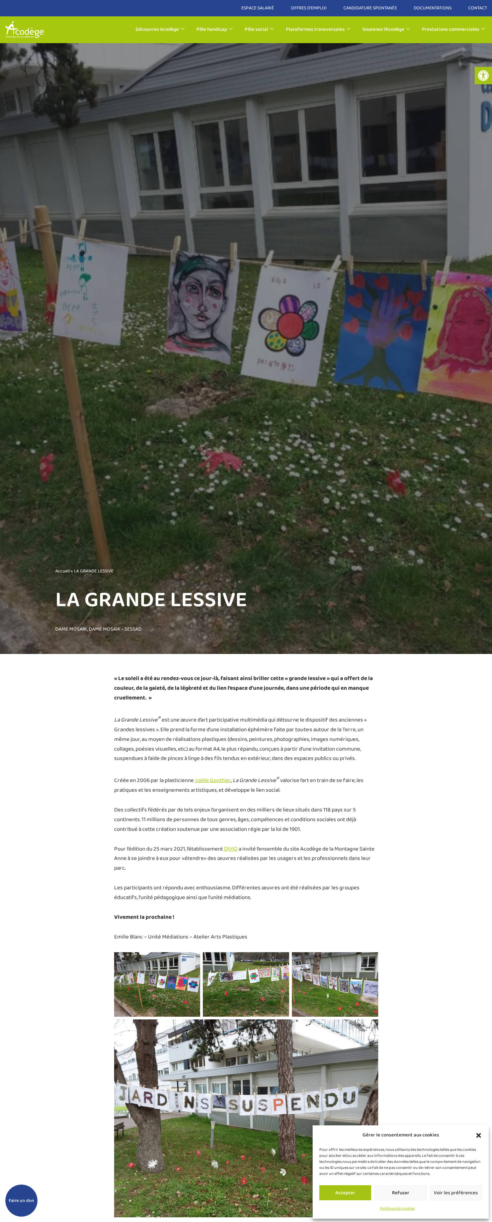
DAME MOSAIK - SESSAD (115, 629)
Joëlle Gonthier (213, 780)
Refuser (400, 1193)
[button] (483, 75)
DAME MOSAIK (71, 629)
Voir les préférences (456, 1193)
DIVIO (231, 849)
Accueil (62, 571)
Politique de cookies (397, 1208)
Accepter (345, 1193)
